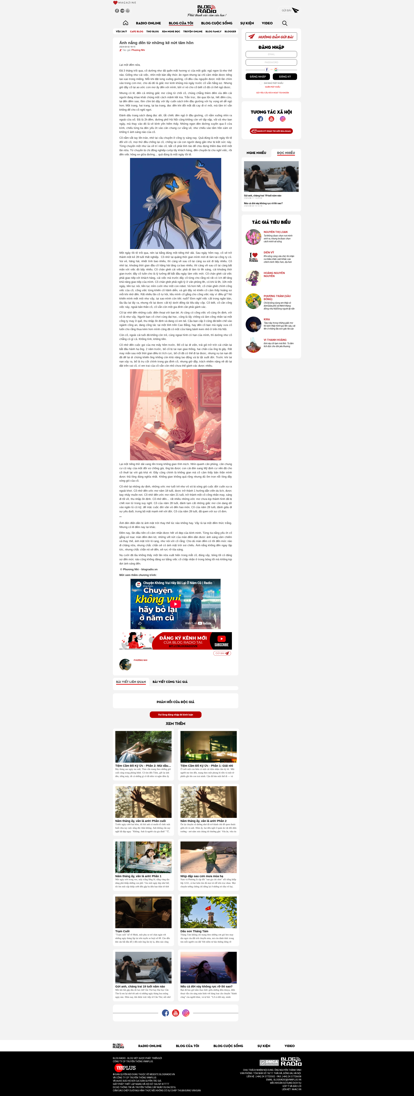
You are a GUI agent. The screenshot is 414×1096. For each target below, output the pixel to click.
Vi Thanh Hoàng (275, 339)
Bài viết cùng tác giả (170, 681)
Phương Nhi (138, 50)
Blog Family (214, 31)
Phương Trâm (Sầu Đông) (277, 298)
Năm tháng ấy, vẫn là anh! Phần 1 (138, 876)
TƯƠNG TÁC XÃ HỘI (271, 112)
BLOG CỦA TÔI (181, 23)
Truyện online (192, 31)
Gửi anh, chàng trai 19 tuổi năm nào (140, 986)
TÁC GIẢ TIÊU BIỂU (271, 222)
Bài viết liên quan (131, 681)
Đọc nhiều (286, 152)
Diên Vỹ (269, 252)
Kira (267, 319)
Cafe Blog (136, 31)
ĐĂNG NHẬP (258, 76)
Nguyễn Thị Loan (276, 232)
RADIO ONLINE (148, 23)
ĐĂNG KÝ (285, 76)
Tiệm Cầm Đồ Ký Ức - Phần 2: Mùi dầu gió (143, 765)
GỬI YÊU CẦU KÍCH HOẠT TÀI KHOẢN (272, 92)
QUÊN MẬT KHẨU (272, 87)
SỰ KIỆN (247, 23)
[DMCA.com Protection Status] (269, 1062)
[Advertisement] (175, 1028)
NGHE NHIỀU (256, 152)
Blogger (230, 31)
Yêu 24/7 (121, 31)
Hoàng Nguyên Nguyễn (274, 274)
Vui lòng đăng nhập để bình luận (175, 714)
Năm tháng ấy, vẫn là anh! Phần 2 (203, 821)
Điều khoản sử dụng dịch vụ (285, 1083)
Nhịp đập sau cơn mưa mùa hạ (201, 876)
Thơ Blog (152, 31)
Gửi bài (287, 10)
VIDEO (267, 23)
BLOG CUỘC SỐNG (216, 23)
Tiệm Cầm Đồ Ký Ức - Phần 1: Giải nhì (206, 765)
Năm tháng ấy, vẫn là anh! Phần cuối (140, 821)
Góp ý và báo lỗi (292, 1086)
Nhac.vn (296, 1089)
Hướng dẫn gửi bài (275, 36)
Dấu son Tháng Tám (194, 931)
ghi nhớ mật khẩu (273, 83)
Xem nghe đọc (171, 31)
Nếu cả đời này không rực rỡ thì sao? (206, 986)
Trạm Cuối (122, 931)
